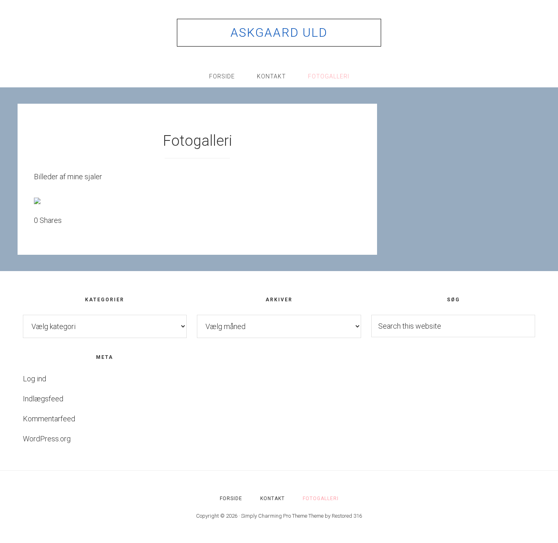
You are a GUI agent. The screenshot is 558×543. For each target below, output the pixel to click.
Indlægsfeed (43, 398)
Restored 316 (347, 516)
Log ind (34, 378)
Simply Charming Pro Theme (274, 516)
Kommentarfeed (49, 418)
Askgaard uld (279, 32)
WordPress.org (47, 438)
